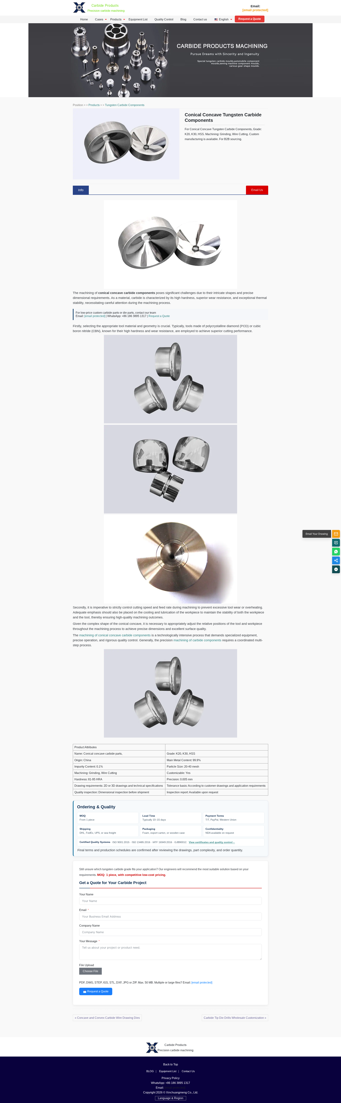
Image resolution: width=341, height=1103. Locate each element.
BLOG (150, 1071)
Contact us (200, 19)
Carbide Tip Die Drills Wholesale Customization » (235, 1017)
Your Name (86, 894)
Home (84, 19)
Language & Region (170, 1098)
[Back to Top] (336, 569)
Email (82, 910)
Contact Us (188, 1071)
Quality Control (164, 19)
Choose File (90, 971)
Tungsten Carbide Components (124, 105)
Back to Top (170, 1064)
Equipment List (138, 19)
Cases (99, 19)
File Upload (86, 965)
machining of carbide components (197, 640)
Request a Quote (249, 18)
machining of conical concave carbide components (115, 635)
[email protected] (94, 316)
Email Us (257, 189)
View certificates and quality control (212, 842)
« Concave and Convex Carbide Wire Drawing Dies (107, 1017)
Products (115, 19)
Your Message (88, 941)
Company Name (89, 925)
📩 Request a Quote (96, 991)
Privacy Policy (171, 1078)
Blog (183, 19)
